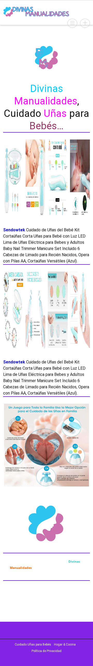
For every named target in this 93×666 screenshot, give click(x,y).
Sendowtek (14, 229)
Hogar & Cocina (65, 644)
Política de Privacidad (46, 651)
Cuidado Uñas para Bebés (33, 644)
